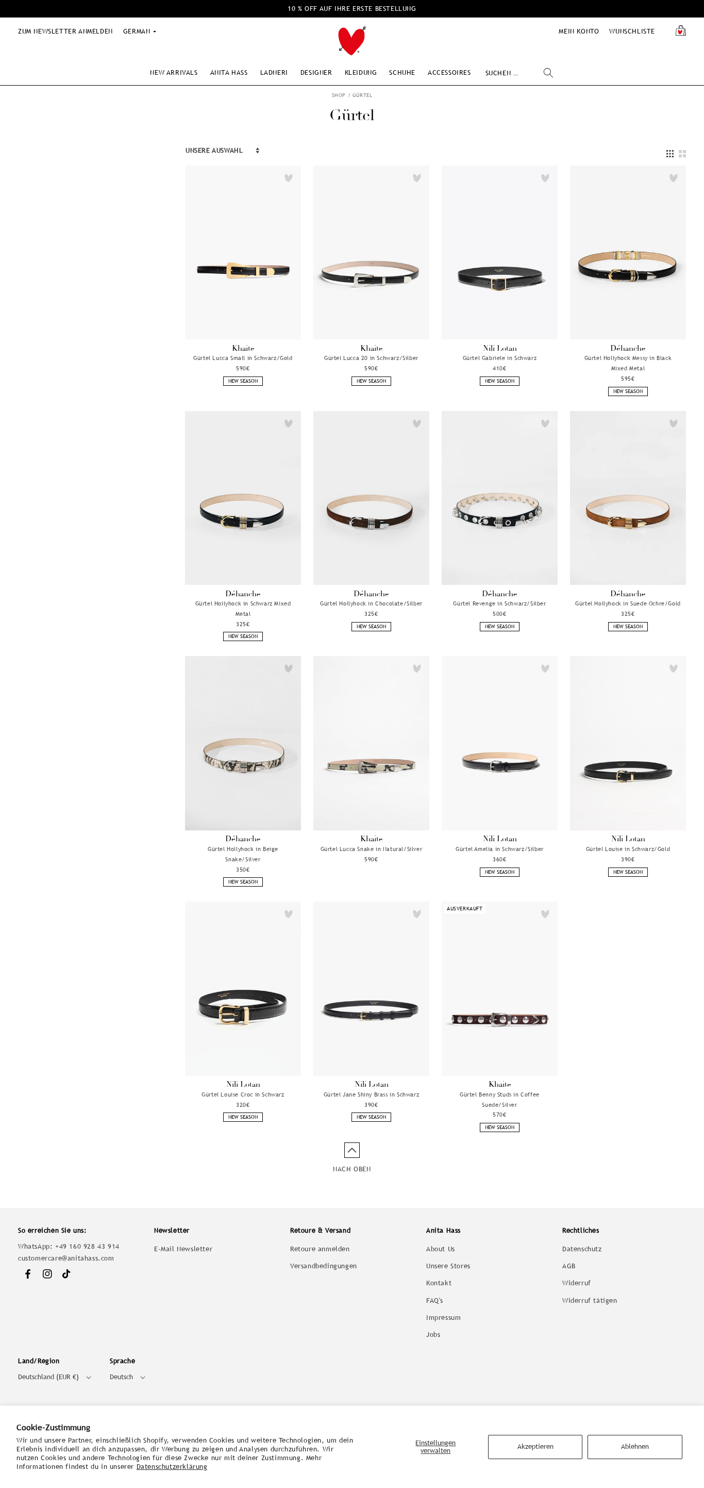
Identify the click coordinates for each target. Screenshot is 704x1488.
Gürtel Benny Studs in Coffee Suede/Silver (500, 1099)
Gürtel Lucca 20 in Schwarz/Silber (371, 358)
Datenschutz (582, 1249)
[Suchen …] (548, 72)
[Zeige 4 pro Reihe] (670, 154)
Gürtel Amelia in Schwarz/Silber (500, 849)
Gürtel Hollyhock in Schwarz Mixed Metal (243, 608)
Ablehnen (635, 1446)
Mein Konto (579, 31)
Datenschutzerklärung (172, 1466)
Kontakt (438, 1283)
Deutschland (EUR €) (48, 1377)
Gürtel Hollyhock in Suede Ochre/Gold (628, 603)
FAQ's (434, 1300)
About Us (440, 1249)
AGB (569, 1266)
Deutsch (121, 1377)
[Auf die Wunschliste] (288, 178)
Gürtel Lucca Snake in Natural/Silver (372, 849)
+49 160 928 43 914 (87, 1246)
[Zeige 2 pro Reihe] (682, 154)
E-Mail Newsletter (183, 1249)
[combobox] (519, 73)
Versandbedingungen (323, 1266)
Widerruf (576, 1283)
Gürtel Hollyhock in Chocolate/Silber (371, 603)
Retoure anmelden (320, 1249)
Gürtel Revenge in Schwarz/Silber (499, 603)
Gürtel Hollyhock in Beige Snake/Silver (243, 854)
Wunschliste (632, 31)
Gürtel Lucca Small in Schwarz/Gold (242, 358)
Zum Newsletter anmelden (65, 31)
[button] (174, 72)
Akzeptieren (535, 1446)
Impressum (443, 1317)
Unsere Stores (448, 1266)
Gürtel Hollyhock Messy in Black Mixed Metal (628, 363)
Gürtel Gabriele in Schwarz (500, 358)
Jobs (433, 1334)
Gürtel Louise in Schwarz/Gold (628, 849)
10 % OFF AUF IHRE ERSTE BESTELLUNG (352, 8)
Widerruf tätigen (589, 1300)
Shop (339, 95)
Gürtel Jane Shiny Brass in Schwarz (371, 1094)
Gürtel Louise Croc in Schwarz (243, 1094)
